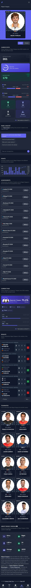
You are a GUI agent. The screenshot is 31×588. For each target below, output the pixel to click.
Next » (27, 399)
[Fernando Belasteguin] (8, 485)
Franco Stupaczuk (8, 429)
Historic (26, 43)
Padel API (22, 581)
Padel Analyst (6, 127)
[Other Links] (29, 2)
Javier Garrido (8, 452)
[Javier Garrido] (8, 440)
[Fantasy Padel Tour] (2, 2)
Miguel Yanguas (15, 35)
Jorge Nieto (23, 429)
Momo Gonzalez (23, 496)
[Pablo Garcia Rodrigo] (8, 463)
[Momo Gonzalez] (23, 485)
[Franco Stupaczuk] (8, 418)
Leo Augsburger (23, 519)
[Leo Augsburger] (23, 507)
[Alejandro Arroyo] (8, 507)
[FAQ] (17, 526)
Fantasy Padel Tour (9, 581)
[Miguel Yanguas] (15, 21)
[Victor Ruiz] (23, 463)
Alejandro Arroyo (8, 519)
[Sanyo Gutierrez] (23, 440)
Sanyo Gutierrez (23, 452)
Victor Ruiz (22, 474)
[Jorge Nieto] (23, 418)
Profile (20, 43)
